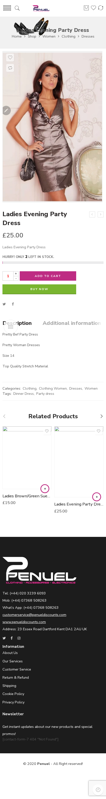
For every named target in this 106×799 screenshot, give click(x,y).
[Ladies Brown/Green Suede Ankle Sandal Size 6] (27, 457)
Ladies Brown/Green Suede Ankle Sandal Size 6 (27, 496)
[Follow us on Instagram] (19, 638)
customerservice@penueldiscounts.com (34, 614)
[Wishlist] (10, 58)
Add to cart (48, 276)
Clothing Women (53, 388)
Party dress (45, 393)
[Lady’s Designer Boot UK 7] (101, 214)
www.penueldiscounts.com (24, 621)
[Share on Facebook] (13, 304)
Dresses (88, 36)
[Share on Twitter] (4, 304)
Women (48, 36)
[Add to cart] (44, 488)
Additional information (72, 323)
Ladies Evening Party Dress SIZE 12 (79, 504)
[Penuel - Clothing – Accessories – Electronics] (41, 8)
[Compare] (10, 68)
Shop (32, 36)
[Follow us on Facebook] (12, 638)
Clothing (68, 36)
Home (17, 36)
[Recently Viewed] (98, 789)
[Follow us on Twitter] (4, 638)
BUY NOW (39, 289)
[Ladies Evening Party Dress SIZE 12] (92, 214)
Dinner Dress (23, 393)
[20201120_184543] (52, 126)
